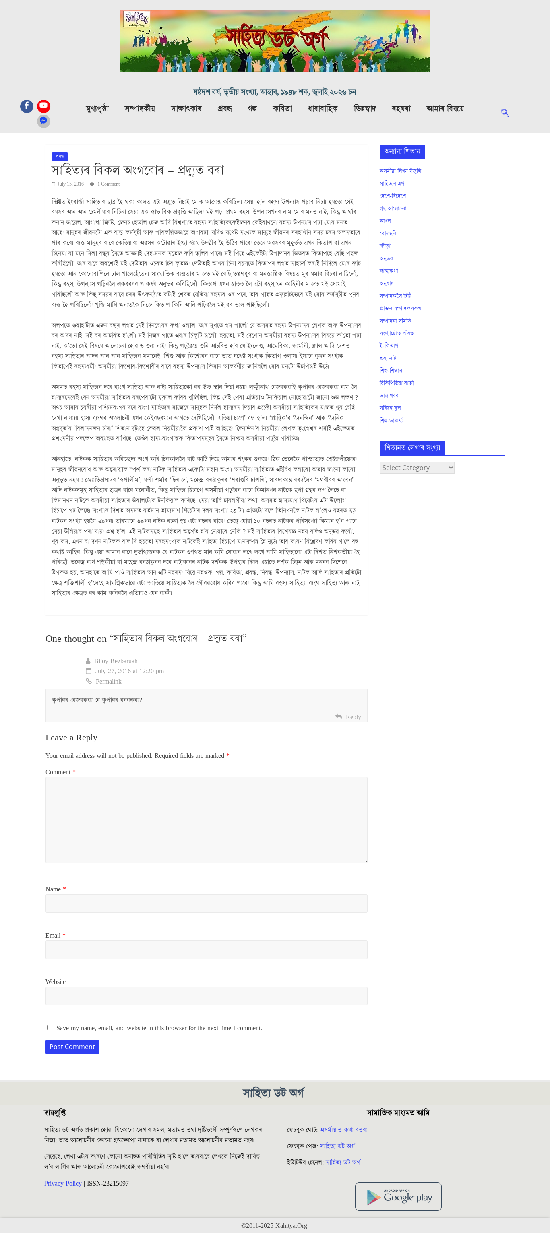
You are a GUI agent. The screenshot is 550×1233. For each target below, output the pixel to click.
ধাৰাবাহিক (323, 109)
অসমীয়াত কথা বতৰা (345, 1130)
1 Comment (108, 184)
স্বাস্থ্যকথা (389, 271)
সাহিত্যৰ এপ (392, 184)
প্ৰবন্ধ (225, 109)
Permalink (109, 681)
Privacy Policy (63, 1183)
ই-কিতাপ (389, 346)
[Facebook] (26, 106)
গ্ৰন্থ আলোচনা (393, 209)
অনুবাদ (387, 284)
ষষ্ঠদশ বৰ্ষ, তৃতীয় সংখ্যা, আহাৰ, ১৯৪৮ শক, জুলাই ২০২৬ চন (275, 92)
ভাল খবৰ (389, 396)
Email (55, 935)
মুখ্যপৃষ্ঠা (97, 109)
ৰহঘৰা (401, 109)
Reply (353, 717)
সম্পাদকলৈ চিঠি (395, 296)
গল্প (252, 109)
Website (55, 981)
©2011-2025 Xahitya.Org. (275, 1225)
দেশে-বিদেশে (393, 196)
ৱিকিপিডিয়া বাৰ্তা (397, 383)
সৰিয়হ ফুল (390, 408)
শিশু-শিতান (391, 371)
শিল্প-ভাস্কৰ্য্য (391, 421)
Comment (60, 772)
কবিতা (282, 109)
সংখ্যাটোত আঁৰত (397, 334)
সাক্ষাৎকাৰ (186, 109)
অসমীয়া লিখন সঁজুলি (400, 171)
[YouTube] (43, 106)
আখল (385, 221)
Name (55, 889)
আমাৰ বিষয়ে (445, 109)
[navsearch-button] (509, 114)
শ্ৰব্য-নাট (388, 359)
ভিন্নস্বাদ (365, 109)
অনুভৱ (386, 259)
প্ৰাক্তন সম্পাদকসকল (400, 309)
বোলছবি (388, 234)
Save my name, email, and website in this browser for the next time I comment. (159, 1028)
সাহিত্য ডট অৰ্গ (337, 1146)
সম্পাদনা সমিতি (395, 321)
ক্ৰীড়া (385, 246)
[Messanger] (43, 121)
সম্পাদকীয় (140, 109)
